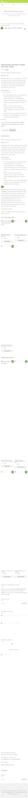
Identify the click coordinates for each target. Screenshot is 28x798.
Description (5, 130)
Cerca (24, 603)
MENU (5, 1)
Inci (2, 186)
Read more (7, 241)
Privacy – (13, 764)
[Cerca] (26, 5)
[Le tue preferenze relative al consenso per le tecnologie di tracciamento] (25, 795)
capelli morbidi (4, 124)
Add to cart (21, 467)
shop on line (7, 213)
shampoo (3, 126)
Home (2, 23)
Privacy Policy (4, 770)
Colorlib (9, 793)
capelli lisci (22, 122)
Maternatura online (19, 124)
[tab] (5, 130)
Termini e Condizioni (5, 764)
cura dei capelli (11, 124)
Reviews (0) (12, 130)
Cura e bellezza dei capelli (9, 23)
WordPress (18, 793)
